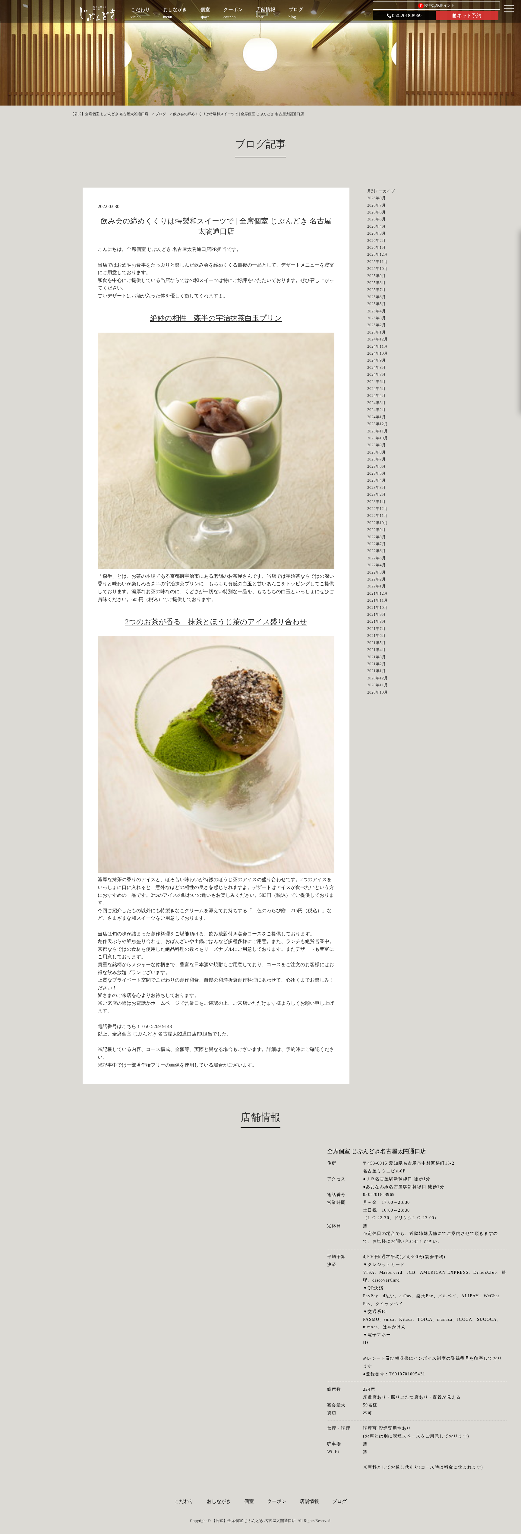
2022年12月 (377, 508)
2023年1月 (376, 501)
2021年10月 (377, 607)
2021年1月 (376, 671)
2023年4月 (376, 480)
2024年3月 (376, 402)
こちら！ (131, 1026)
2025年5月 (376, 304)
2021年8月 (376, 621)
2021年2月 (376, 664)
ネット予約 (469, 15)
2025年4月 (376, 311)
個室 (249, 1501)
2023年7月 (376, 459)
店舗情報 (309, 1501)
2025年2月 (376, 325)
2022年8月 (376, 537)
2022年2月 (376, 579)
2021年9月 (376, 614)
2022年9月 (376, 529)
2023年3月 (376, 487)
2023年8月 (376, 452)
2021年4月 (376, 649)
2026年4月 (376, 226)
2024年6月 (376, 381)
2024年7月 (376, 374)
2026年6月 (376, 212)
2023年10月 (377, 438)
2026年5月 (376, 219)
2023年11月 (377, 431)
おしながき (219, 1501)
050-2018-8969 (407, 15)
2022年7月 (376, 544)
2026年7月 (376, 205)
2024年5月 (376, 388)
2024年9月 (376, 360)
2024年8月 (376, 367)
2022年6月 (376, 551)
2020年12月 (377, 678)
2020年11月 (377, 685)
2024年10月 (377, 353)
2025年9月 (376, 276)
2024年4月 (376, 395)
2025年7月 (376, 289)
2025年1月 (376, 332)
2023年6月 (376, 466)
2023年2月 (376, 494)
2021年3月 (376, 657)
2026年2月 (376, 240)
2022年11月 (377, 515)
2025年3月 (376, 318)
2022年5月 (376, 558)
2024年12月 (377, 339)
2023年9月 (376, 445)
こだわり (184, 1501)
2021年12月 (377, 593)
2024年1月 (376, 417)
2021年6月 (376, 635)
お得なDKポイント (437, 5)
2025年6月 (376, 297)
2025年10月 (377, 268)
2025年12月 (377, 254)
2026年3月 (376, 233)
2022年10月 (377, 522)
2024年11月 (377, 346)
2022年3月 (376, 572)
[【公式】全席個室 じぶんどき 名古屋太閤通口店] (98, 13)
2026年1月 (376, 247)
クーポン (276, 1501)
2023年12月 (377, 424)
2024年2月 (376, 409)
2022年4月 (376, 565)
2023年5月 (376, 473)
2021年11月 (377, 600)
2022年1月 (376, 586)
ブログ (339, 1501)
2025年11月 (377, 261)
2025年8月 (376, 282)
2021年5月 (376, 642)
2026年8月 (376, 198)
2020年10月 (377, 692)
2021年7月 (376, 628)
